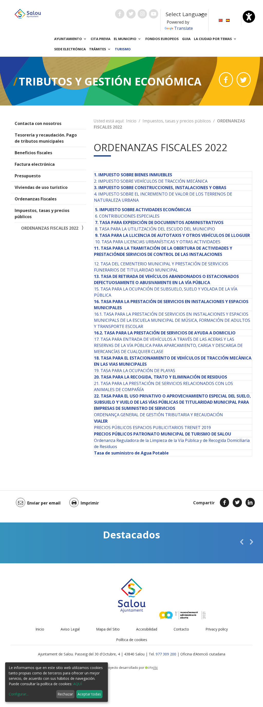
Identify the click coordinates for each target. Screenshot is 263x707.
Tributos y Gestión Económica (110, 81)
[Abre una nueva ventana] (119, 13)
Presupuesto (28, 176)
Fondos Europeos (162, 38)
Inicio (131, 121)
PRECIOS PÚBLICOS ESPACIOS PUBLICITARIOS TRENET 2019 (152, 427)
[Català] (220, 19)
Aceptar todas (89, 694)
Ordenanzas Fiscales (36, 199)
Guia (186, 38)
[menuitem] (221, 20)
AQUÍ (77, 683)
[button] (241, 541)
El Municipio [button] (125, 38)
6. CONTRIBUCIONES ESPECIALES (127, 216)
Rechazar (65, 694)
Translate (183, 28)
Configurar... (19, 694)
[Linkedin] (250, 502)
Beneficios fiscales (33, 153)
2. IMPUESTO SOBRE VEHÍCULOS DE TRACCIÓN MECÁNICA (151, 181)
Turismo (123, 49)
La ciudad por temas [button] (213, 38)
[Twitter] (237, 502)
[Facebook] (224, 502)
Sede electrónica (70, 49)
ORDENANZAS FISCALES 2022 (49, 228)
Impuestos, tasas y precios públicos (42, 213)
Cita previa (100, 38)
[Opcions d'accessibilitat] (248, 16)
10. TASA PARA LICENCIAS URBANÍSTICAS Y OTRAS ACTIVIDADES (157, 242)
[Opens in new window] (226, 79)
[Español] (228, 19)
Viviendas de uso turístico (41, 187)
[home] (28, 13)
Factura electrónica (35, 164)
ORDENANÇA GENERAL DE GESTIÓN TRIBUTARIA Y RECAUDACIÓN (158, 415)
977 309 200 (166, 654)
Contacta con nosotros (38, 123)
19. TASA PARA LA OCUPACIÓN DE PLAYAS (134, 370)
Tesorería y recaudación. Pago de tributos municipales (46, 138)
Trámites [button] (98, 49)
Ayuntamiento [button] (68, 38)
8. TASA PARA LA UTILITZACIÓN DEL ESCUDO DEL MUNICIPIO (155, 229)
